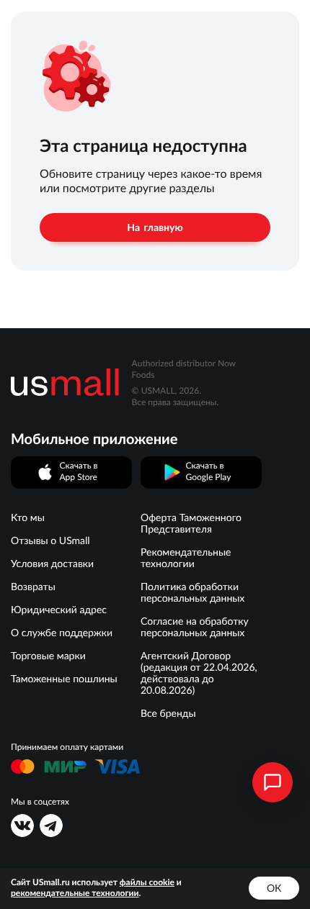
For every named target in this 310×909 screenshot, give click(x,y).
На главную (154, 227)
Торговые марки (48, 655)
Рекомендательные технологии (186, 557)
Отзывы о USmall (50, 540)
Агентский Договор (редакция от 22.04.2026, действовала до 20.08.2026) (199, 673)
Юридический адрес (59, 609)
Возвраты (33, 586)
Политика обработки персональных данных (192, 592)
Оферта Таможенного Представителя (191, 523)
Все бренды (168, 713)
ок (274, 888)
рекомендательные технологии (75, 893)
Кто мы (28, 517)
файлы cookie (147, 882)
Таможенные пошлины (64, 678)
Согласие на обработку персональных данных (195, 626)
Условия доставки (52, 563)
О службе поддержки (61, 632)
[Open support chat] (272, 782)
